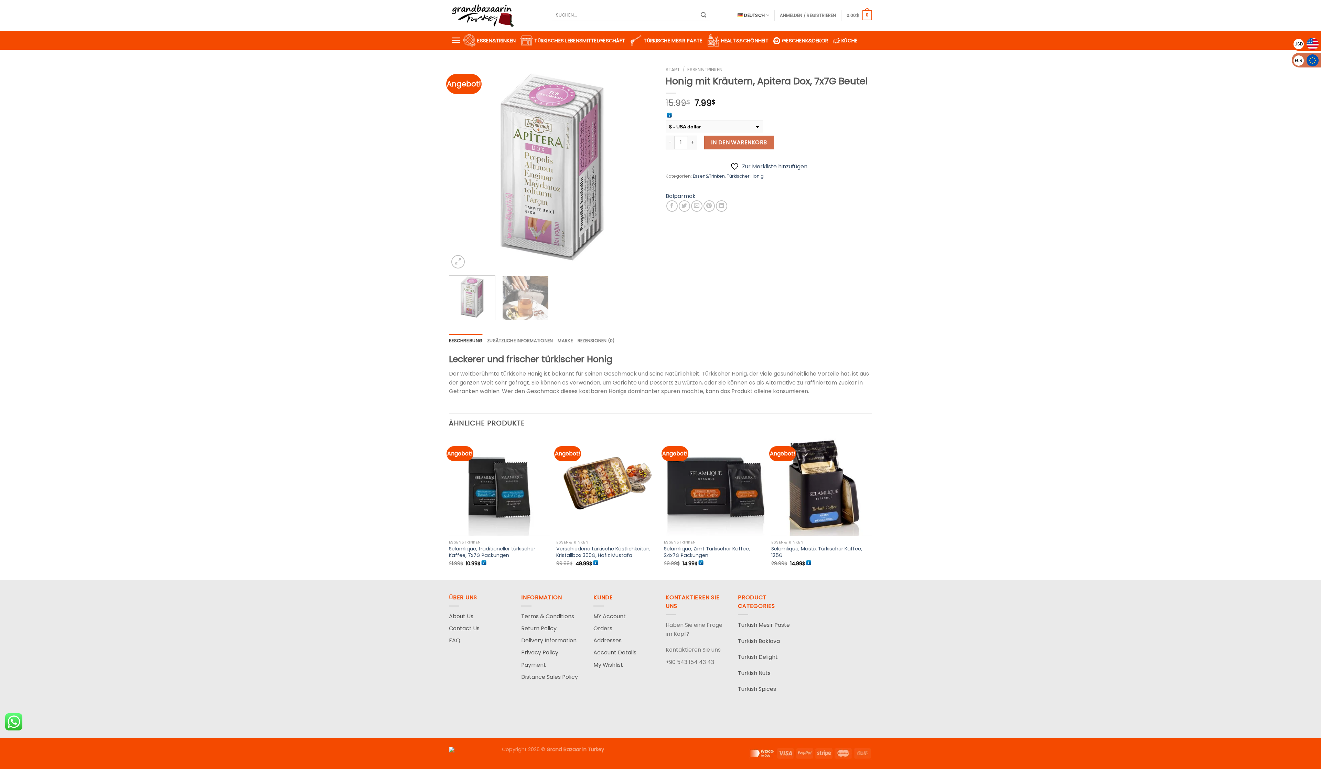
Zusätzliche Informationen (520, 341)
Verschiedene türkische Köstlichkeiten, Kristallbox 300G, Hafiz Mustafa (603, 552)
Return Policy (539, 628)
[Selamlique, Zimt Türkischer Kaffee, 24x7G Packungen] (714, 486)
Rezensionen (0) (596, 341)
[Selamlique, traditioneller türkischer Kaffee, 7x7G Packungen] (499, 486)
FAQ (454, 640)
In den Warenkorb (739, 142)
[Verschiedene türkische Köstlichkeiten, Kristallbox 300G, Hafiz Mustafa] (606, 486)
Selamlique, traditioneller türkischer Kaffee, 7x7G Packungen (492, 552)
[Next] (642, 167)
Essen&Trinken (496, 40)
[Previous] (461, 167)
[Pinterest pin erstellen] (709, 206)
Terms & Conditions (547, 616)
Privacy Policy (539, 652)
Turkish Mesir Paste (764, 625)
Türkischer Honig (745, 176)
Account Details (614, 652)
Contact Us (464, 628)
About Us (461, 616)
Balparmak (681, 196)
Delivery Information (549, 640)
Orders (602, 628)
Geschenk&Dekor (805, 40)
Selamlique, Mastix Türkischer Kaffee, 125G (816, 552)
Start (673, 69)
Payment (533, 665)
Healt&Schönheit (745, 40)
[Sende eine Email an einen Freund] (696, 206)
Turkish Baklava (759, 641)
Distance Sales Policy (549, 677)
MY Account (609, 616)
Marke (565, 341)
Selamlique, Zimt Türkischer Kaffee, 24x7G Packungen (707, 552)
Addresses (607, 640)
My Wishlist (608, 665)
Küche (849, 40)
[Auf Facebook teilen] (672, 206)
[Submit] (704, 15)
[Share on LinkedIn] (721, 206)
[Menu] (456, 40)
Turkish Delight (758, 657)
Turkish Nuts (754, 673)
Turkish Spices (757, 689)
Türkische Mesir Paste (673, 40)
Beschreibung (465, 341)
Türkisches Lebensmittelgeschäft (579, 40)
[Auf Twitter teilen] (684, 206)
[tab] (465, 341)
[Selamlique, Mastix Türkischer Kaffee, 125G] (821, 486)
